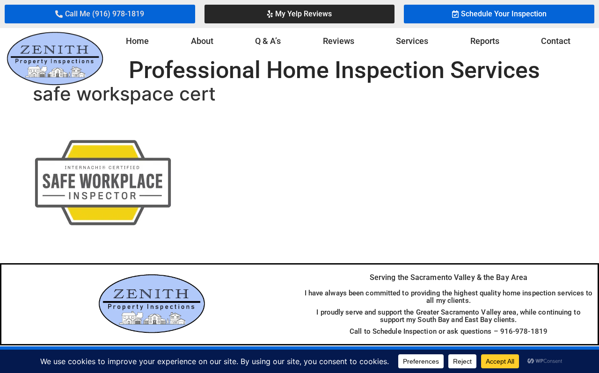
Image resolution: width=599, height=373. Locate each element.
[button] (100, 14)
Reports (484, 41)
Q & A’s (268, 41)
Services (412, 41)
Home (137, 41)
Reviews (338, 41)
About (202, 41)
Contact (555, 41)
